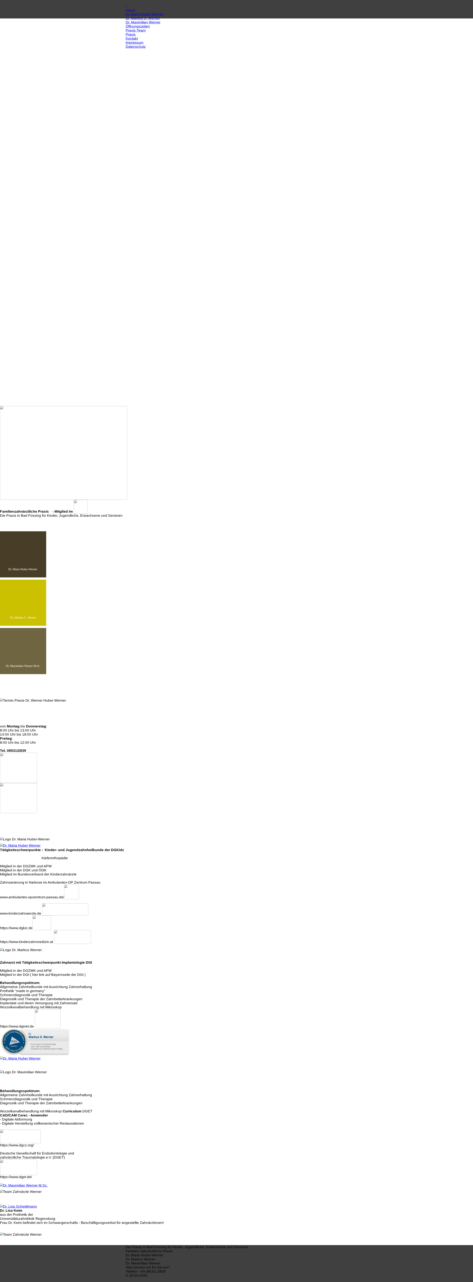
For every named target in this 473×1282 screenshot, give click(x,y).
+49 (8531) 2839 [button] (152, 1271)
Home (130, 10)
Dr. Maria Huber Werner (144, 14)
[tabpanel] (236, 1247)
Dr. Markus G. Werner (143, 18)
